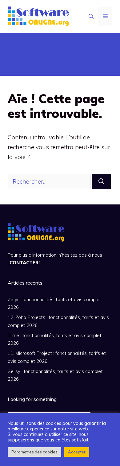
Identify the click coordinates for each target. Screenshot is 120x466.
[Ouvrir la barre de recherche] (91, 16)
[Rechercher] (101, 181)
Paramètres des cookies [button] (34, 451)
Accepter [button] (77, 451)
